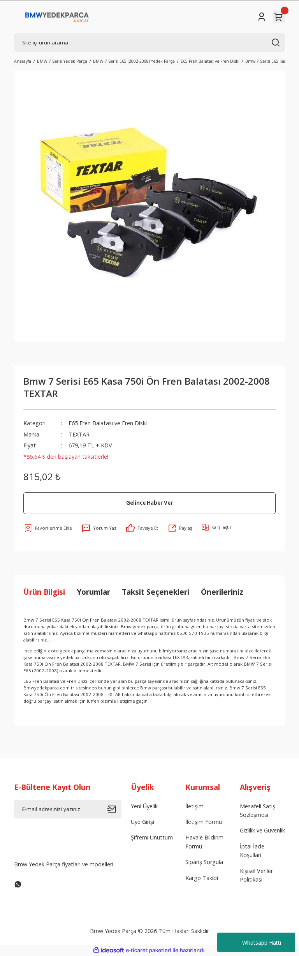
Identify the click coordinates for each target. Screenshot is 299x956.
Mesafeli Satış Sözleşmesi (257, 810)
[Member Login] (261, 17)
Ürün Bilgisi (44, 592)
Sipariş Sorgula (204, 862)
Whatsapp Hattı (261, 942)
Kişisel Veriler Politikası (256, 875)
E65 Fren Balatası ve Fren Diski (108, 423)
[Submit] (114, 809)
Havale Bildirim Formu (204, 842)
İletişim (194, 806)
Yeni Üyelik (144, 806)
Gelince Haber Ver (149, 502)
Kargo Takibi (201, 878)
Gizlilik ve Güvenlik (262, 830)
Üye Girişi (142, 821)
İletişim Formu (203, 821)
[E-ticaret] (148, 950)
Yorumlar (93, 592)
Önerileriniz (222, 592)
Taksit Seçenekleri (155, 592)
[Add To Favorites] (47, 528)
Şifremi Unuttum (152, 837)
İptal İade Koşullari (252, 851)
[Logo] (57, 17)
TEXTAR (79, 434)
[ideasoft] (108, 950)
